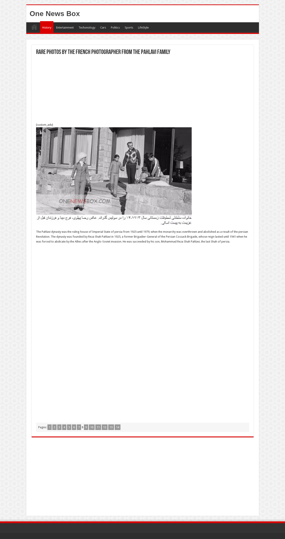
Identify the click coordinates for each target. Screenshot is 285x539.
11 (98, 427)
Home (34, 27)
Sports (129, 27)
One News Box (55, 14)
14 (117, 427)
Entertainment (65, 27)
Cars (103, 27)
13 (111, 427)
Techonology (87, 27)
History (46, 27)
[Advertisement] (142, 89)
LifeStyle (143, 27)
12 (104, 427)
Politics (115, 27)
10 (91, 427)
